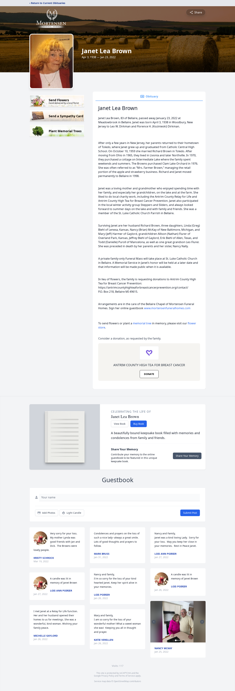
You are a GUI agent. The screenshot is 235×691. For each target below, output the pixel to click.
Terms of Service (127, 675)
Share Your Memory (187, 455)
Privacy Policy (107, 675)
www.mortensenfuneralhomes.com (167, 308)
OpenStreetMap (121, 681)
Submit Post (190, 512)
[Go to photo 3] (180, 640)
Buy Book (138, 423)
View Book (119, 423)
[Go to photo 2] (178, 640)
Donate (149, 374)
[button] (178, 621)
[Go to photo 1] (176, 640)
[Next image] (202, 622)
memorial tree (142, 323)
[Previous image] (154, 622)
